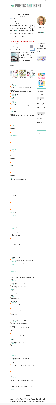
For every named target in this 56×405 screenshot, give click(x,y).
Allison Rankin (12, 209)
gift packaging (38, 111)
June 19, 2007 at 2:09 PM (13, 181)
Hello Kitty (44, 125)
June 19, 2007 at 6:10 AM (13, 102)
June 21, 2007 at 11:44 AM (13, 321)
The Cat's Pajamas (39, 99)
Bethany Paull (12, 186)
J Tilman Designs (38, 115)
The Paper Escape (40, 125)
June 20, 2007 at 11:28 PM (13, 296)
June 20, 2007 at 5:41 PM (13, 280)
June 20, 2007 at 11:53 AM (13, 261)
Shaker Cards (42, 115)
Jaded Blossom (38, 107)
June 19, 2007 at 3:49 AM (13, 92)
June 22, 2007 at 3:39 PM (13, 359)
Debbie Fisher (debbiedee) (14, 108)
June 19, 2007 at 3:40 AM (13, 89)
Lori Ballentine (12, 111)
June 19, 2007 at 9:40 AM (13, 149)
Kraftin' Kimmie (12, 212)
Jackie (11, 165)
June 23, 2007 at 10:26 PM (13, 377)
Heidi (11, 178)
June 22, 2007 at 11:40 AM (13, 351)
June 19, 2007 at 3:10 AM (13, 85)
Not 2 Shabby (43, 103)
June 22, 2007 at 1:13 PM (13, 355)
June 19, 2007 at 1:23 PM (13, 177)
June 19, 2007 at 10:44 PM (13, 218)
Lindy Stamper (12, 125)
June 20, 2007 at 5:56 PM (13, 284)
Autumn (41, 107)
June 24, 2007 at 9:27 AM (13, 382)
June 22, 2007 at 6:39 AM (13, 343)
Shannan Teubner (13, 308)
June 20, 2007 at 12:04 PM (13, 264)
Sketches (13, 65)
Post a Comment (13, 389)
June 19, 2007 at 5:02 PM (13, 188)
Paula (11, 93)
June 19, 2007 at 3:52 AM (13, 95)
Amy (11, 96)
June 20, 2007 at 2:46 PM (13, 267)
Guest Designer (38, 122)
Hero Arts (42, 110)
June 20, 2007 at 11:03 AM (13, 258)
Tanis (11, 202)
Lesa (11, 172)
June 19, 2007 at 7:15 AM (13, 117)
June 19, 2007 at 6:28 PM (13, 204)
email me (16, 30)
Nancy (11, 234)
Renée (11, 238)
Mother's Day (38, 118)
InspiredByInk (12, 364)
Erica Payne (12, 349)
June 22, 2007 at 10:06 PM (13, 363)
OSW (37, 125)
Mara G (11, 150)
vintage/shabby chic (39, 103)
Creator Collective (42, 122)
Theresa (12, 132)
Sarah (11, 259)
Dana (11, 103)
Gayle (11, 86)
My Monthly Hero (42, 114)
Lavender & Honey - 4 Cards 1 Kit (41, 62)
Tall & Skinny (42, 111)
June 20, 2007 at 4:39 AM (13, 228)
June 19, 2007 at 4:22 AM (13, 98)
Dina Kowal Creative (13, 333)
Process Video (38, 114)
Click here (38, 50)
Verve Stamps (38, 96)
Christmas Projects (39, 110)
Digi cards (44, 107)
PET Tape (38, 126)
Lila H (11, 313)
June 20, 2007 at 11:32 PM (13, 302)
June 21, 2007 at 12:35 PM (13, 325)
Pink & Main (41, 126)
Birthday (41, 100)
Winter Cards (41, 118)
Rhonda (12, 289)
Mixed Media (38, 100)
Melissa (12, 162)
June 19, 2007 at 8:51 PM (13, 215)
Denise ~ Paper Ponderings (14, 135)
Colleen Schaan (12, 142)
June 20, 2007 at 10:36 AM (13, 250)
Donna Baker (12, 281)
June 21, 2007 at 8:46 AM (13, 312)
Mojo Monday (42, 96)
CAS (41, 99)
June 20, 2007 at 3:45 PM (13, 271)
